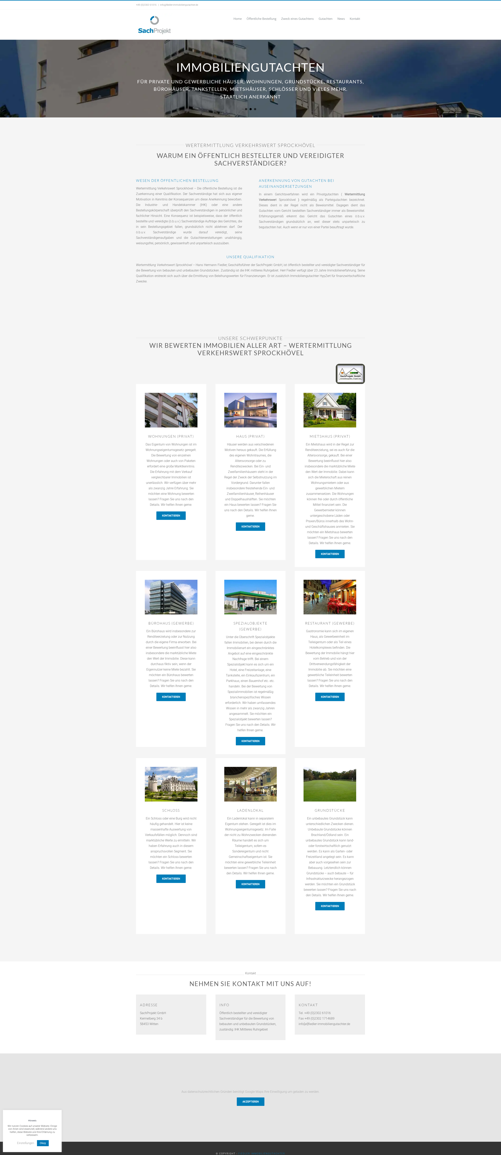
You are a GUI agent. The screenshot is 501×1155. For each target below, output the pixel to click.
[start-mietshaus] (250, 394)
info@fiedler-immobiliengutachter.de (179, 5)
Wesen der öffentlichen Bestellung (177, 180)
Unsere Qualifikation (250, 257)
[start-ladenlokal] (250, 768)
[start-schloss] (171, 768)
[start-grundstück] (330, 768)
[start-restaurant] (330, 581)
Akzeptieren (250, 1101)
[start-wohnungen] (171, 394)
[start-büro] (171, 581)
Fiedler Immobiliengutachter (261, 1153)
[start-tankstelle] (250, 581)
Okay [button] (43, 1143)
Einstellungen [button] (25, 1143)
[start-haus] (330, 394)
